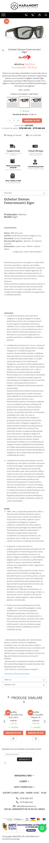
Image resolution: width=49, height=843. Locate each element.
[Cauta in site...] (46, 15)
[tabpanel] (24, 32)
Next (45, 35)
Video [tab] (7, 679)
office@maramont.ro (26, 806)
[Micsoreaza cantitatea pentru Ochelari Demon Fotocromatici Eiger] (10, 120)
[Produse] (3, 16)
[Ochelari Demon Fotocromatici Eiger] (24, 32)
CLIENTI (23, 781)
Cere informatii (34, 135)
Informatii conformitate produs (16, 673)
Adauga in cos (32, 120)
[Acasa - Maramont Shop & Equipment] (24, 6)
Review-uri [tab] (9, 684)
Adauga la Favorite (14, 135)
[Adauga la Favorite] (13, 738)
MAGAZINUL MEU (23, 775)
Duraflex (13, 712)
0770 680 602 (26, 802)
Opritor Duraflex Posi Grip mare (13, 716)
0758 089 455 (26, 798)
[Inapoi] (2, 50)
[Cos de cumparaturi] (39, 15)
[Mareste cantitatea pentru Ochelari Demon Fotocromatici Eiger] (18, 120)
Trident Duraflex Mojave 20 (35, 716)
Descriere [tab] (8, 193)
